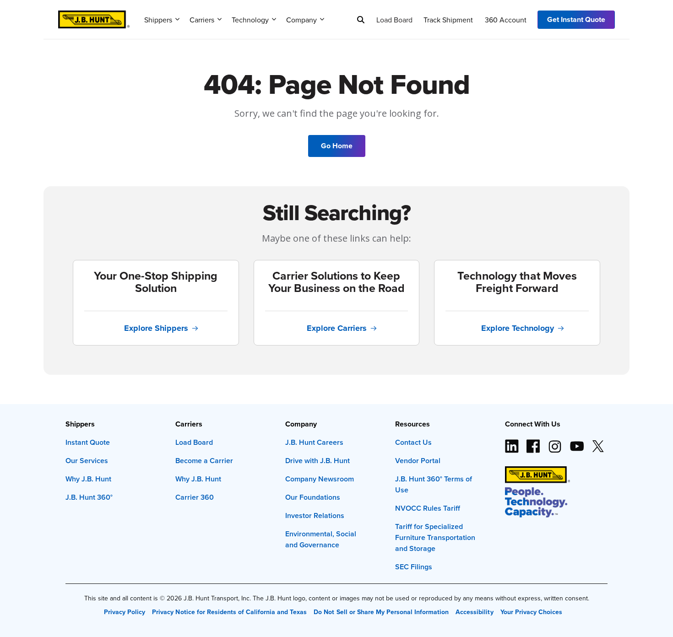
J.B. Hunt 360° (89, 497)
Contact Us (413, 442)
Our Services (86, 460)
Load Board (394, 20)
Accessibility (474, 612)
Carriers (202, 20)
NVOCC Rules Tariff (427, 508)
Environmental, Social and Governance (320, 539)
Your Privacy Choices (531, 612)
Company (301, 20)
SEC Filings (413, 566)
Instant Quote (87, 442)
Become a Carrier (204, 460)
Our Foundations (312, 497)
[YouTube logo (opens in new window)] (576, 442)
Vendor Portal (417, 460)
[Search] (361, 19)
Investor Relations (314, 515)
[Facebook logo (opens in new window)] (533, 442)
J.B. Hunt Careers (314, 442)
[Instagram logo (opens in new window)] (555, 442)
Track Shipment (448, 20)
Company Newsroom (319, 479)
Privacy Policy (124, 612)
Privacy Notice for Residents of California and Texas (229, 612)
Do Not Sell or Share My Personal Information (381, 612)
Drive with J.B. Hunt (317, 460)
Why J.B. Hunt (88, 479)
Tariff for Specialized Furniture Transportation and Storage (435, 537)
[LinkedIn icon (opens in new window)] (512, 442)
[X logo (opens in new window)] (598, 442)
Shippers (158, 20)
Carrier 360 (194, 497)
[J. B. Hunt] (94, 16)
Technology (250, 20)
